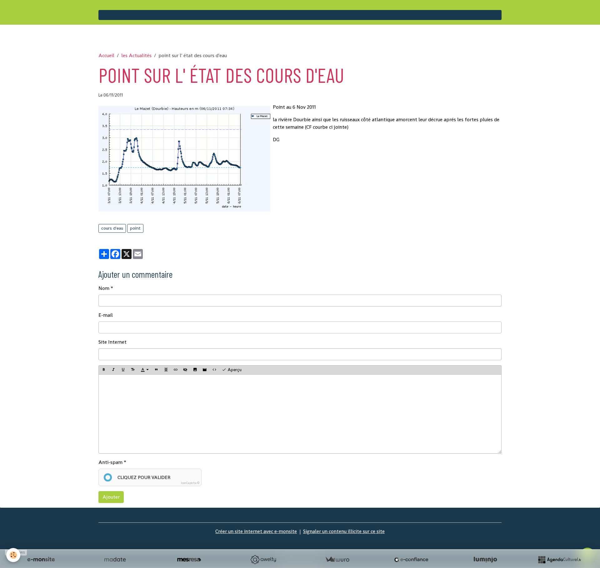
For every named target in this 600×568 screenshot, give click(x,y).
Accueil (106, 55)
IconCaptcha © (190, 483)
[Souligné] (123, 370)
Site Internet (112, 342)
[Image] (195, 370)
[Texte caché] (185, 370)
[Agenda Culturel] (559, 559)
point (135, 228)
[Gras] (104, 370)
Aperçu (234, 369)
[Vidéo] (205, 370)
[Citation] (156, 370)
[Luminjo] (485, 559)
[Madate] (115, 559)
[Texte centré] (166, 370)
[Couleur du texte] (145, 370)
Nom (103, 288)
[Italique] (113, 370)
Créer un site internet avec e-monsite (256, 531)
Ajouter (111, 497)
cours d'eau (112, 228)
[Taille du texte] (133, 370)
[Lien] (176, 370)
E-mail (105, 315)
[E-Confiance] (411, 559)
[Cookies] (13, 555)
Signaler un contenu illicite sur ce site (344, 531)
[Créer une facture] (337, 559)
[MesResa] (189, 559)
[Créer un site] (41, 559)
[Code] (214, 370)
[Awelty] (263, 559)
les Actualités (136, 55)
